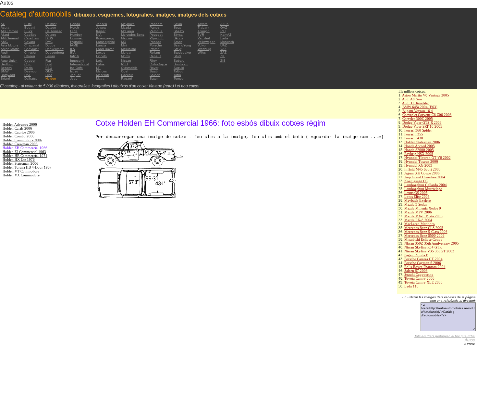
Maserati (102, 75)
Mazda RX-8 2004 (418, 220)
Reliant (155, 52)
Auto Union (9, 60)
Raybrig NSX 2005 (418, 154)
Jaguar (75, 75)
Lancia (101, 45)
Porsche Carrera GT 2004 (423, 259)
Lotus (100, 64)
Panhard (156, 24)
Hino (48, 75)
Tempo (179, 78)
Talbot (178, 71)
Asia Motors (9, 45)
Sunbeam (181, 64)
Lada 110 (411, 286)
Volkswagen (206, 42)
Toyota (203, 24)
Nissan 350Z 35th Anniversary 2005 (431, 243)
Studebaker (182, 52)
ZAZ (223, 52)
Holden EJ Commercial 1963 (24, 152)
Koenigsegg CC (416, 181)
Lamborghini (105, 42)
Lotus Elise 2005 (417, 196)
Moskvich (227, 42)
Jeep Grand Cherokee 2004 (424, 177)
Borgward (8, 75)
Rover (154, 68)
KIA (99, 34)
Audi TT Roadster (415, 103)
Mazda (126, 27)
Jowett (101, 27)
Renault (155, 56)
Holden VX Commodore (21, 175)
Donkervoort (54, 49)
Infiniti (74, 56)
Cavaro (29, 42)
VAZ (223, 49)
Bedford (7, 64)
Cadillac (30, 34)
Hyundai (76, 42)
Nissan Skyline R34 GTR (423, 247)
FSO (48, 68)
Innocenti (77, 60)
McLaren (127, 31)
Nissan (126, 60)
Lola (99, 60)
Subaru (179, 60)
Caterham (31, 38)
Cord (27, 64)
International (79, 64)
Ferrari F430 (413, 138)
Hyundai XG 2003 (418, 165)
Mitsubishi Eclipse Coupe (423, 239)
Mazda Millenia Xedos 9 (422, 208)
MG (123, 42)
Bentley (6, 68)
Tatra (177, 75)
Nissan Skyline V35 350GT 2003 (429, 251)
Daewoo (30, 71)
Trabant (203, 27)
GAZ (223, 27)
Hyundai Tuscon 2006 (421, 161)
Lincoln (101, 56)
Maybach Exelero (417, 200)
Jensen (101, 24)
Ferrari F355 (413, 134)
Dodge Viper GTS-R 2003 (422, 122)
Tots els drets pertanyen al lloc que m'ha (444, 336)
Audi (4, 52)
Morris (125, 56)
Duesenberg (54, 52)
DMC (49, 42)
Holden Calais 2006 (17, 128)
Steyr (177, 49)
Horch (74, 27)
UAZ (223, 45)
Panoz (154, 27)
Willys (202, 52)
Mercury (127, 38)
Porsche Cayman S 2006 (422, 263)
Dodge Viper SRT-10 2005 (422, 126)
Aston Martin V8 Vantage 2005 (425, 95)
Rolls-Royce (158, 64)
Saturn (155, 78)
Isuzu (74, 71)
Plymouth (157, 38)
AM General (9, 38)
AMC (4, 42)
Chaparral (31, 45)
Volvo (202, 45)
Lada (224, 38)
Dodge (50, 45)
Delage (50, 34)
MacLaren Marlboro (419, 224)
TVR (201, 34)
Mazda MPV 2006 (418, 212)
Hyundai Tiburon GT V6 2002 (427, 157)
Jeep (74, 78)
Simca (178, 34)
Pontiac (155, 42)
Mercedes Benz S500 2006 (424, 235)
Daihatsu (31, 78)
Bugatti (29, 27)
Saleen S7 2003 (416, 271)
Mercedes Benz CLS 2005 (423, 228)
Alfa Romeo (9, 31)
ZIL (222, 56)
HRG (73, 31)
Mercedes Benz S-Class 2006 (425, 232)
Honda (75, 24)
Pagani (126, 78)
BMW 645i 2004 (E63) (419, 107)
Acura (5, 27)
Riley (153, 60)
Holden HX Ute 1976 (19, 159)
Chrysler (30, 52)
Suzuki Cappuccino (419, 274)
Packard (127, 75)
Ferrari (50, 56)
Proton (155, 49)
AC (3, 24)
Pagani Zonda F (416, 255)
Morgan (126, 52)
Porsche (156, 45)
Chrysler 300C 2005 (417, 119)
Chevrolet (31, 49)
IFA (72, 49)
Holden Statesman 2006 (422, 142)
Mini (124, 45)
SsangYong (182, 45)
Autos (470, 340)
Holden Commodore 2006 (22, 140)
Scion (178, 24)
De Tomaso (53, 31)
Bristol (5, 78)
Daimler (50, 24)
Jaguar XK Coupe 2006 (422, 173)
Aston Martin (10, 49)
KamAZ (225, 34)
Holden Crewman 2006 (20, 144)
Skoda (178, 38)
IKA (73, 52)
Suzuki (179, 68)
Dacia (28, 68)
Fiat (48, 60)
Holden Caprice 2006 (19, 132)
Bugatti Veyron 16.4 (417, 111)
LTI (98, 68)
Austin (5, 56)
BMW (4, 71)
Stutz (177, 56)
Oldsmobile (129, 68)
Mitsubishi (128, 49)
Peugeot (156, 34)
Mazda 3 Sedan (415, 204)
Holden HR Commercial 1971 (25, 156)
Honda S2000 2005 (419, 150)
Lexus (100, 52)
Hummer (76, 38)
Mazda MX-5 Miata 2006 (423, 216)
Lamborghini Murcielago (423, 189)
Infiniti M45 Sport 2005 (422, 169)
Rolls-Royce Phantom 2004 (425, 267)
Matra (100, 78)
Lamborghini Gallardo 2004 (425, 185)
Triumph (204, 31)
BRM (27, 24)
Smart (178, 42)
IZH (223, 31)
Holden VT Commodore (21, 171)
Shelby (179, 31)
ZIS (223, 60)
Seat (177, 27)
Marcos (101, 71)
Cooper (29, 60)
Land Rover (105, 49)
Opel (124, 71)
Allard (5, 34)
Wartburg (204, 49)
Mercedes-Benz (132, 34)
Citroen (29, 56)
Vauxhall (204, 38)
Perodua (156, 31)
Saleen (155, 75)
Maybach (128, 24)
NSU (124, 64)
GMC (49, 71)
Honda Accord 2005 (419, 146)
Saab (154, 71)
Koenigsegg (105, 38)
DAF (27, 75)
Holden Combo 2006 (18, 136)
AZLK (224, 24)
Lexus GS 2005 (416, 193)
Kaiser (100, 31)
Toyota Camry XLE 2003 (423, 282)
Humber (76, 34)
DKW (49, 38)
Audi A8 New (412, 99)
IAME (74, 45)
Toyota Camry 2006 (419, 278)
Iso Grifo (76, 68)
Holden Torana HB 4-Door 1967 (27, 167)
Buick (28, 31)
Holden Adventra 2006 (20, 124)
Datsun (50, 27)
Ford (48, 64)
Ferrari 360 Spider (418, 130)
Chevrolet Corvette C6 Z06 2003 (427, 115)
